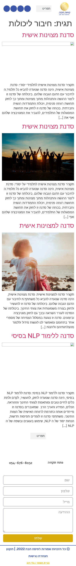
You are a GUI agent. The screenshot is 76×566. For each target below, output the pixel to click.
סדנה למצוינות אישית (46, 225)
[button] (43, 8)
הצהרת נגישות (38, 556)
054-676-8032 (20, 463)
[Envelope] (46, 471)
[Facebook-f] (27, 8)
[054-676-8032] (20, 457)
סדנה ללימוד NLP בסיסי (42, 335)
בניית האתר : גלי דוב (38, 562)
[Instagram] (20, 8)
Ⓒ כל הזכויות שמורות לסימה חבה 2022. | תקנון (38, 549)
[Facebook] (38, 471)
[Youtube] (13, 8)
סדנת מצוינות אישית (48, 35)
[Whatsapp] (7, 8)
